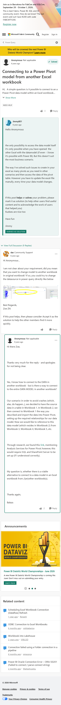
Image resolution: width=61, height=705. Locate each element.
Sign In (54, 34)
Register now (9, 24)
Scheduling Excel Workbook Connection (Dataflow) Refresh (28, 611)
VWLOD (24, 639)
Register (45, 34)
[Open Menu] (57, 42)
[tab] (29, 588)
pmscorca (27, 654)
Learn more (39, 52)
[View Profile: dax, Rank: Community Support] (6, 254)
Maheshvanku (29, 668)
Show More (10, 97)
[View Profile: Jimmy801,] (8, 123)
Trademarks (7, 694)
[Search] (38, 34)
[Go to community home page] (21, 34)
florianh (23, 616)
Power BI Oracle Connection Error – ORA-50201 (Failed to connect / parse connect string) (32, 663)
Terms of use (44, 689)
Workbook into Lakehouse (21, 635)
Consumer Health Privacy (40, 699)
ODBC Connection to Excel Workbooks (27, 624)
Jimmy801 (17, 121)
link (42, 444)
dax (12, 252)
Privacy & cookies (27, 689)
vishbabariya (28, 628)
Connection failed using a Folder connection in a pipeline (32, 649)
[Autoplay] (25, 588)
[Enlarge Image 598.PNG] (30, 292)
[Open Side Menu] (4, 34)
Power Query (10, 42)
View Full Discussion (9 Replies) (18, 245)
